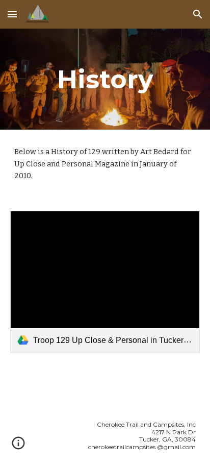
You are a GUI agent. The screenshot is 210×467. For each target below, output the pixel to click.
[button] (12, 14)
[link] (105, 282)
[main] (105, 79)
